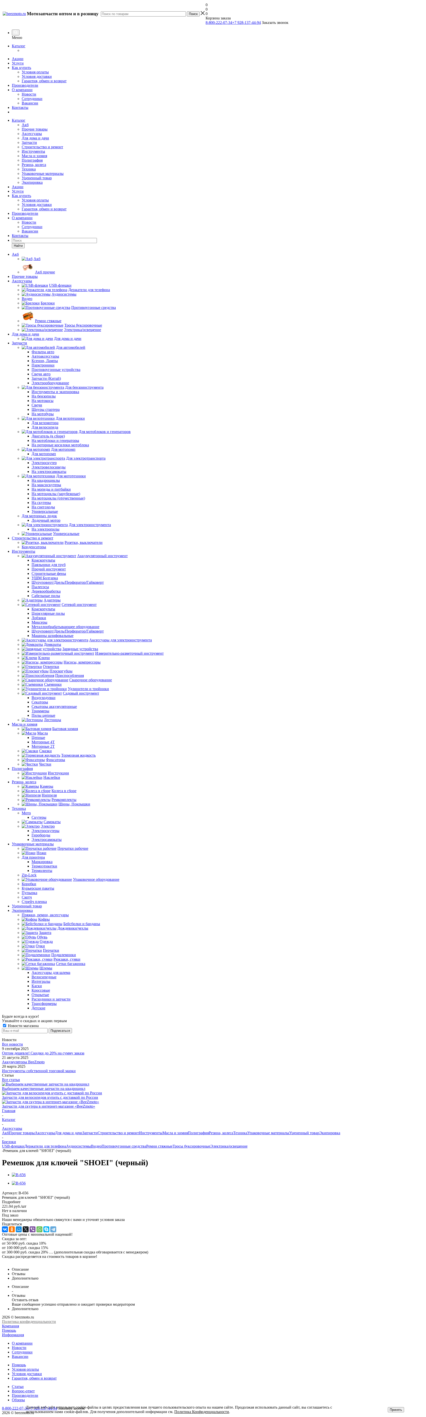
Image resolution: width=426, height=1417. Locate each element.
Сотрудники (32, 99)
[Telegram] (53, 1229)
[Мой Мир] (19, 1229)
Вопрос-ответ (23, 1391)
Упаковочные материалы (43, 173)
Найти (18, 246)
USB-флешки (13, 1146)
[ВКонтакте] (5, 1229)
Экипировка (32, 182)
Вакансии (30, 103)
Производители (25, 85)
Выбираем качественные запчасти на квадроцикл (43, 1088)
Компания (10, 1326)
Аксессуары (32, 134)
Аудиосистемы (78, 1146)
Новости (29, 94)
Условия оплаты (35, 72)
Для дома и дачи (35, 138)
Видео (96, 1146)
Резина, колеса (34, 165)
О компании (22, 90)
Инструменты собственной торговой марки (39, 1071)
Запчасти (29, 142)
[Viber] (33, 1229)
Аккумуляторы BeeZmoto (23, 1062)
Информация (13, 1335)
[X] (26, 1229)
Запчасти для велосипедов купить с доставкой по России (50, 1097)
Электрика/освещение (229, 1146)
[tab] (213, 1202)
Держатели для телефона (45, 1146)
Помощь (9, 1330)
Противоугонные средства (124, 1146)
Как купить (21, 68)
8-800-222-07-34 (219, 22)
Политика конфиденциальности (29, 1321)
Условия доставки (37, 76)
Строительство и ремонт (42, 147)
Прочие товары (35, 129)
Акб (25, 125)
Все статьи (11, 1080)
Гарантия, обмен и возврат (44, 81)
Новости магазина (23, 1026)
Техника (29, 169)
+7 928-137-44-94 (246, 22)
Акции (17, 59)
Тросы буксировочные (191, 1146)
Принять (396, 1410)
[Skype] (46, 1229)
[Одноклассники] (12, 1229)
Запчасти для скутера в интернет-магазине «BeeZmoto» (48, 1106)
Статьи (18, 1386)
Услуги (18, 63)
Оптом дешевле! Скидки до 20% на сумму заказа (43, 1053)
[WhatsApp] (39, 1229)
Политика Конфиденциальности (201, 1412)
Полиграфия (32, 160)
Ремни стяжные (159, 1146)
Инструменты (33, 151)
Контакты (20, 107)
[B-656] (19, 1175)
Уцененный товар (37, 178)
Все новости (12, 1044)
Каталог (18, 46)
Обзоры (18, 1400)
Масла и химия (34, 156)
